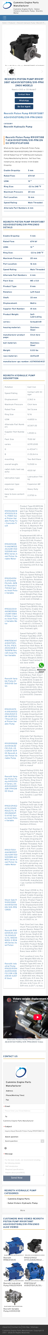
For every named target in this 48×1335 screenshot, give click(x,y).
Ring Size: (9, 186)
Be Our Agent (24, 107)
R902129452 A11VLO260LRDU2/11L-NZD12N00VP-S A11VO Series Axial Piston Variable (11, 813)
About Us (6, 1327)
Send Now (17, 1178)
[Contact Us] (41, 667)
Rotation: (7, 292)
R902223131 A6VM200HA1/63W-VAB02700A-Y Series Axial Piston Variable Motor (11, 616)
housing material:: (12, 327)
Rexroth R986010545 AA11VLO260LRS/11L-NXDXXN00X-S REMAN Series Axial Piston (11, 938)
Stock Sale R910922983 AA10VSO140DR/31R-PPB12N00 (11, 905)
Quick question (11, 1137)
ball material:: (10, 343)
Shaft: (6, 297)
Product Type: (10, 286)
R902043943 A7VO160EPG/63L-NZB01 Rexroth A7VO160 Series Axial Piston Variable (11, 585)
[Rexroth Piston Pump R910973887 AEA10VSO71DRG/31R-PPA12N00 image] (24, 48)
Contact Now (24, 94)
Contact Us (16, 1327)
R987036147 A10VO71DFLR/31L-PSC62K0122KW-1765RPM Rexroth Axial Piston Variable (11, 648)
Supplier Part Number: (14, 309)
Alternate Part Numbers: (16, 208)
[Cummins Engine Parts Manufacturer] (7, 4)
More (22, 1210)
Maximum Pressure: (13, 192)
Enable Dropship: (12, 170)
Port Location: (11, 197)
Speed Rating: (10, 203)
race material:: (10, 356)
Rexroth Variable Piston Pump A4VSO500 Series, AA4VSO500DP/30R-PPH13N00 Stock (11, 783)
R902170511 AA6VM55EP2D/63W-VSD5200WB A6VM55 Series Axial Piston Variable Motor (11, 857)
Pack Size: (8, 281)
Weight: (6, 350)
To (6, 1117)
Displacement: (10, 303)
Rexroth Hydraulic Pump (26, 23)
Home (4, 23)
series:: (6, 322)
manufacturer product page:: (14, 336)
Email (7, 1106)
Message (8, 1154)
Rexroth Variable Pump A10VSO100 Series (11, 682)
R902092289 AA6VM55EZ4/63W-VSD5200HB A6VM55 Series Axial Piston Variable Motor (11, 551)
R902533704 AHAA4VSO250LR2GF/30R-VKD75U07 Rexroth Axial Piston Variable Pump (11, 716)
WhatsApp (24, 100)
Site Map (26, 1327)
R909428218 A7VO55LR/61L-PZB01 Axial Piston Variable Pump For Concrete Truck (11, 518)
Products (11, 23)
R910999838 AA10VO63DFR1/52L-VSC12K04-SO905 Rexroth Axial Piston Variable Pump (11, 750)
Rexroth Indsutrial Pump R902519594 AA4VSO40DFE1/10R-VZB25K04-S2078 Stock (11, 971)
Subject (8, 1127)
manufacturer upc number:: (16, 361)
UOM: (6, 181)
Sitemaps (34, 1327)
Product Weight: (11, 314)
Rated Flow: (9, 176)
